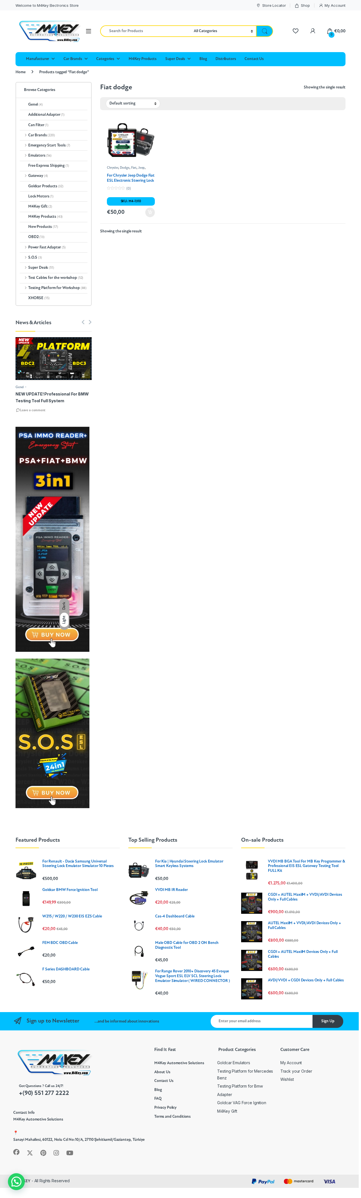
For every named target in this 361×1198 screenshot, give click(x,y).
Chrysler (112, 168)
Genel (35, 105)
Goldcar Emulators (233, 1062)
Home (20, 72)
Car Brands (72, 59)
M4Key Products (143, 59)
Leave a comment (32, 410)
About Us (162, 1072)
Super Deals (175, 59)
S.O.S (35, 257)
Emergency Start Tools (49, 145)
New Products (43, 227)
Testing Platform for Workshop (57, 288)
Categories (105, 59)
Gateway (38, 176)
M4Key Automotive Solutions (179, 1063)
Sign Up (327, 1021)
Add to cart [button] (150, 212)
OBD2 (36, 237)
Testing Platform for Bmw (240, 1086)
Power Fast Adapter (47, 247)
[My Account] (312, 31)
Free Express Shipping (48, 166)
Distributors (225, 59)
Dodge (124, 168)
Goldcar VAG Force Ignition (241, 1102)
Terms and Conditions (172, 1117)
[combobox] (145, 31)
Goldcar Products (45, 186)
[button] (16, 1181)
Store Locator (274, 5)
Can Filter (38, 125)
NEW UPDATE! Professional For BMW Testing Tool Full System (52, 397)
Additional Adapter (46, 115)
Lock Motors (41, 196)
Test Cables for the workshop (55, 278)
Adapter (224, 1094)
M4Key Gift (40, 207)
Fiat (134, 168)
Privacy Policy (165, 1108)
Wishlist (287, 1079)
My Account (335, 5)
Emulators (40, 156)
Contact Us (254, 59)
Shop (305, 5)
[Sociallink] (16, 1152)
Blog (203, 59)
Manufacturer (37, 59)
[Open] (88, 31)
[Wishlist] (295, 31)
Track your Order (296, 1071)
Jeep (141, 168)
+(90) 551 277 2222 (44, 1093)
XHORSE (38, 298)
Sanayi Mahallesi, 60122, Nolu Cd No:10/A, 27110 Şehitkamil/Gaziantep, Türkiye (79, 1140)
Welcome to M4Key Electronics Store (47, 5)
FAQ (158, 1099)
